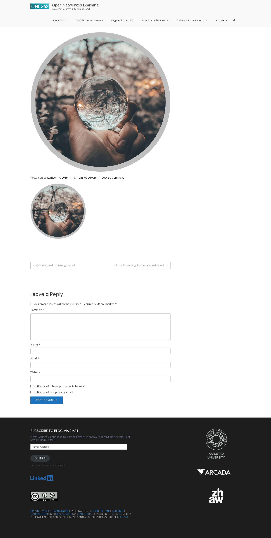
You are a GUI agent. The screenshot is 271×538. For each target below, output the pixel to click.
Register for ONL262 (122, 20)
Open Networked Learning (75, 5)
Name (35, 344)
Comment (37, 310)
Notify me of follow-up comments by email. (60, 386)
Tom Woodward (87, 177)
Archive (220, 20)
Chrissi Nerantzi (63, 513)
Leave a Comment (113, 177)
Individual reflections (153, 20)
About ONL (58, 20)
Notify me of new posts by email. (53, 392)
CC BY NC (117, 513)
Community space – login (190, 20)
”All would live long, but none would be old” (139, 265)
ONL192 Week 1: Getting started (55, 265)
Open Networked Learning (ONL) (49, 511)
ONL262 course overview (89, 20)
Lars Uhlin (85, 513)
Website (35, 372)
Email (34, 358)
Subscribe (40, 458)
